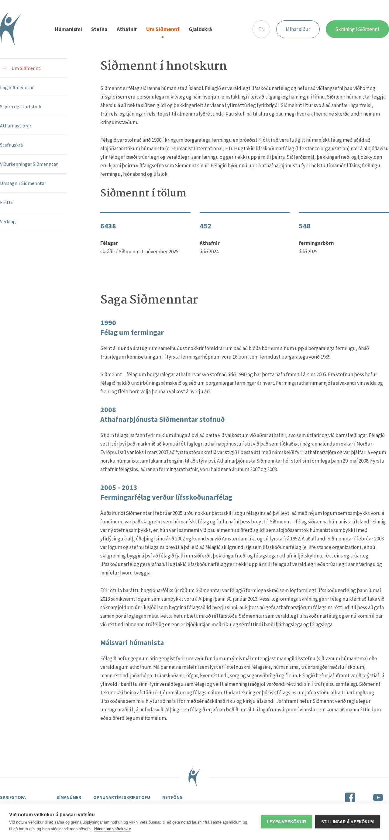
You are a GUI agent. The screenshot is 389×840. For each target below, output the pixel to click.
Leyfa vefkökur (286, 822)
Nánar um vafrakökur (112, 829)
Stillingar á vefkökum (347, 822)
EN (261, 29)
